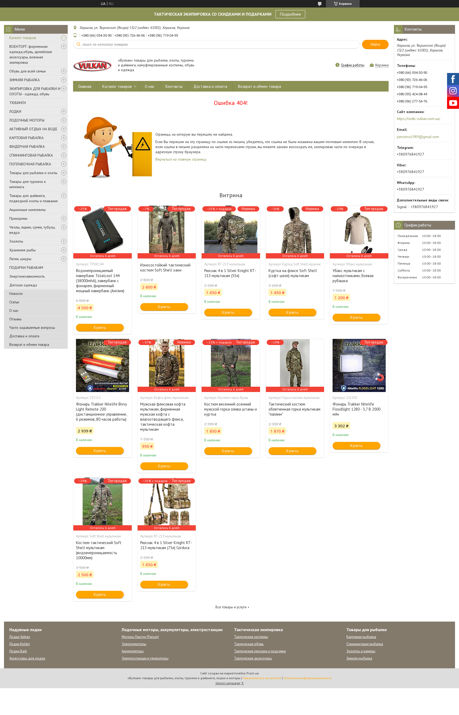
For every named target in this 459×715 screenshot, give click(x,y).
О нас (13, 310)
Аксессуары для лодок (27, 658)
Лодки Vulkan (19, 637)
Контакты (173, 86)
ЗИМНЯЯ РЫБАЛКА (24, 79)
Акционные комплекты (27, 209)
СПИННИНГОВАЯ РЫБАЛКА (31, 155)
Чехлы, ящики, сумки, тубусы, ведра (32, 230)
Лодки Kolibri (19, 644)
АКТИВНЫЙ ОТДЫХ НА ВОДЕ (33, 129)
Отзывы (15, 319)
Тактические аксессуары (253, 658)
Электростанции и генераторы (145, 658)
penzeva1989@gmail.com (418, 136)
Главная (84, 86)
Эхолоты (16, 241)
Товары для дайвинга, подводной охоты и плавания (33, 198)
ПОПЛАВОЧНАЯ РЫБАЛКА (30, 164)
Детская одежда (23, 285)
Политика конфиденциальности (307, 678)
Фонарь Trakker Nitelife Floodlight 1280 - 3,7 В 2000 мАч (356, 409)
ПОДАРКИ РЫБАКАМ (26, 267)
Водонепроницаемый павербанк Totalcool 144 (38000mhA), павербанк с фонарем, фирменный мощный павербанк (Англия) (100, 280)
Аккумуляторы (133, 651)
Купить (100, 327)
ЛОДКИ (15, 111)
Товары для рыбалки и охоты (33, 172)
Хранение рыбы (22, 250)
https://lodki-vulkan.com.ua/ (418, 118)
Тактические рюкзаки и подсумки (260, 651)
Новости (16, 293)
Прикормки (18, 218)
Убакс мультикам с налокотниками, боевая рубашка (353, 275)
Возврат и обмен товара (29, 344)
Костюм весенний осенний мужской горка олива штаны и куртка (230, 409)
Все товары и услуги (230, 607)
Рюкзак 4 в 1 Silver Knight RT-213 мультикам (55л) (230, 273)
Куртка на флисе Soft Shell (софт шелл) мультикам (293, 273)
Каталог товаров (22, 37)
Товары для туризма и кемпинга (27, 184)
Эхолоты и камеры (360, 651)
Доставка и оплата (24, 336)
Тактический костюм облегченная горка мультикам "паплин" (294, 409)
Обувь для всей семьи (27, 71)
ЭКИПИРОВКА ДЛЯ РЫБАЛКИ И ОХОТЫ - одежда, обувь (34, 91)
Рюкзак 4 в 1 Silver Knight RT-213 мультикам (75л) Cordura (166, 545)
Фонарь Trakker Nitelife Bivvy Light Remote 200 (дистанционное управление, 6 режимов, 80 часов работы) (101, 412)
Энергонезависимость (27, 276)
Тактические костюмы (251, 637)
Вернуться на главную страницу (181, 159)
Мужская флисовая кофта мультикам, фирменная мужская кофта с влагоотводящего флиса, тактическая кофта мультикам (162, 417)
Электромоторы (134, 644)
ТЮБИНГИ (17, 102)
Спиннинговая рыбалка (364, 644)
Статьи (14, 302)
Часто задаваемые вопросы (32, 327)
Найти (375, 44)
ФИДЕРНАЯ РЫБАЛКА (27, 146)
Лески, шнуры (20, 258)
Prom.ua (252, 673)
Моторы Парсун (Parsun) (140, 637)
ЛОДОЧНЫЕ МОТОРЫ (26, 120)
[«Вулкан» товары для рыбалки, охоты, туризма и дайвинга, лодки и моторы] (93, 65)
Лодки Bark (18, 651)
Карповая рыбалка (361, 637)
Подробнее (290, 14)
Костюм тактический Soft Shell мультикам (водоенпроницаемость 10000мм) (98, 550)
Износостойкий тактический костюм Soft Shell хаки (165, 267)
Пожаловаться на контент (262, 678)
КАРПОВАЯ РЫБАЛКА (26, 137)
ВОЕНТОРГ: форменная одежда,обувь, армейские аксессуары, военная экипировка (30, 54)
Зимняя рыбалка (359, 658)
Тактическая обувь (249, 644)
